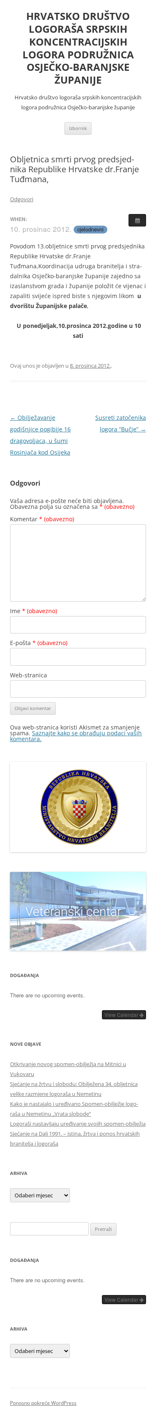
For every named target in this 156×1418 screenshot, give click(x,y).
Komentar (42, 519)
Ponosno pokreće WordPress (43, 1402)
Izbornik (78, 128)
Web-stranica (28, 675)
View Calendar (121, 1014)
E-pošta (38, 643)
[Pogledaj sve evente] (137, 220)
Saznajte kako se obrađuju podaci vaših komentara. (76, 736)
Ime (33, 611)
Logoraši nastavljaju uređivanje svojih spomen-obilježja (78, 1123)
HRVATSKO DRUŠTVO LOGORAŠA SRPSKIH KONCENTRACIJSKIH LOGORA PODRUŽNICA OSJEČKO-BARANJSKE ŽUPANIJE (78, 48)
